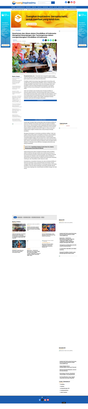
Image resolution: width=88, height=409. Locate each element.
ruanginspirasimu (64, 390)
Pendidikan (28, 7)
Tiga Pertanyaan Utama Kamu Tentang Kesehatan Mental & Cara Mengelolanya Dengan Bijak (41, 9)
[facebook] (40, 400)
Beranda (13, 7)
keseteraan (20, 217)
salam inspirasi (63, 392)
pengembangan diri (64, 388)
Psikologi (39, 7)
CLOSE (63, 402)
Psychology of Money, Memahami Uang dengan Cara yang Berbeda (67, 374)
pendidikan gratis (27, 217)
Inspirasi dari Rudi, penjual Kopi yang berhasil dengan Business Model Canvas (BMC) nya (68, 234)
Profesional (45, 7)
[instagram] (45, 400)
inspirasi (62, 386)
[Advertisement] (44, 406)
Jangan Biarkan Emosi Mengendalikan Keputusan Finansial (68, 367)
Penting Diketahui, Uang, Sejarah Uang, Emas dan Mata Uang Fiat (67, 377)
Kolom (55, 7)
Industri (51, 7)
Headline (62, 384)
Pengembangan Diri (20, 7)
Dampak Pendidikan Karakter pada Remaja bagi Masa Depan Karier (67, 253)
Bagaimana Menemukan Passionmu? (69, 9)
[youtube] (48, 400)
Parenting (34, 7)
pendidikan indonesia (36, 217)
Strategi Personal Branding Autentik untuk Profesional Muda (68, 245)
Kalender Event (72, 7)
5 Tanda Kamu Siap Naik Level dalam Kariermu (68, 249)
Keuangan (60, 7)
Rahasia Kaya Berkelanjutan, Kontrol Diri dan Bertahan (68, 370)
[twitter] (42, 400)
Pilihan (42, 217)
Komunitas (66, 7)
